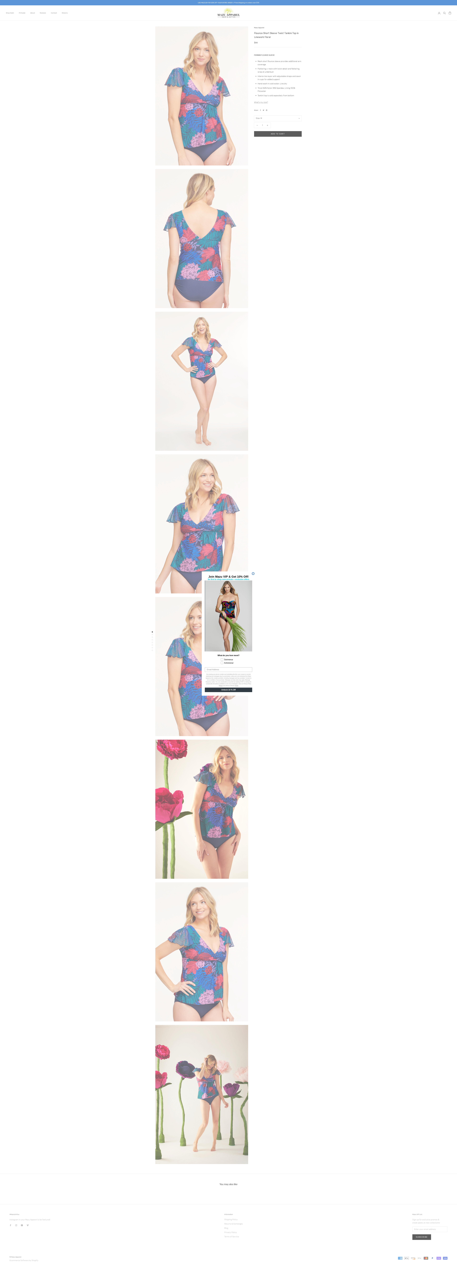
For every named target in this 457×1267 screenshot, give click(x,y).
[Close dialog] (253, 573)
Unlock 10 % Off (228, 690)
